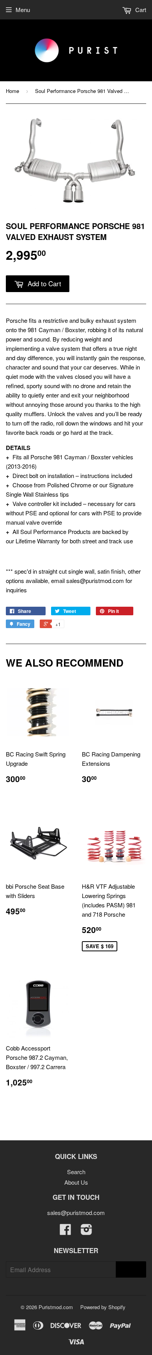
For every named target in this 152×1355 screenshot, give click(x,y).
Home (12, 91)
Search (76, 1172)
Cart (140, 9)
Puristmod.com (56, 1307)
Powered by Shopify (102, 1307)
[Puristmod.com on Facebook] (65, 1231)
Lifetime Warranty (38, 541)
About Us (76, 1182)
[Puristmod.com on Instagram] (86, 1231)
